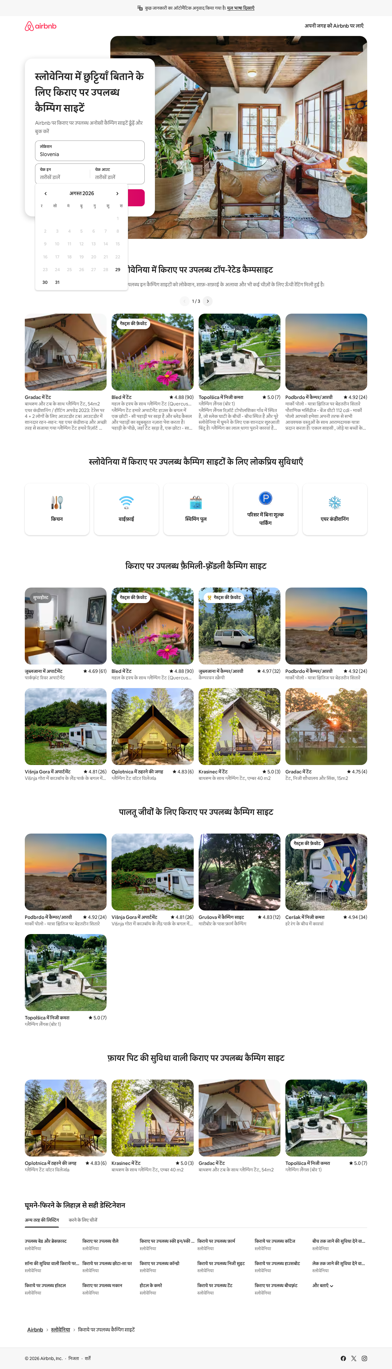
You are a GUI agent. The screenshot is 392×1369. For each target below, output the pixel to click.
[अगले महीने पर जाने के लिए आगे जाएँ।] (117, 193)
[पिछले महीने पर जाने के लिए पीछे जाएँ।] (46, 193)
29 (117, 269)
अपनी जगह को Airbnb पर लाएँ (334, 26)
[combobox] (90, 154)
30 (45, 282)
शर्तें (87, 1358)
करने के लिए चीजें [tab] (83, 1220)
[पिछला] (185, 301)
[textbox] (62, 177)
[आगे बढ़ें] (208, 301)
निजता (73, 1358)
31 (57, 282)
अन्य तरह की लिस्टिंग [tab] (42, 1220)
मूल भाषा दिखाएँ (240, 8)
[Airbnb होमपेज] (40, 26)
